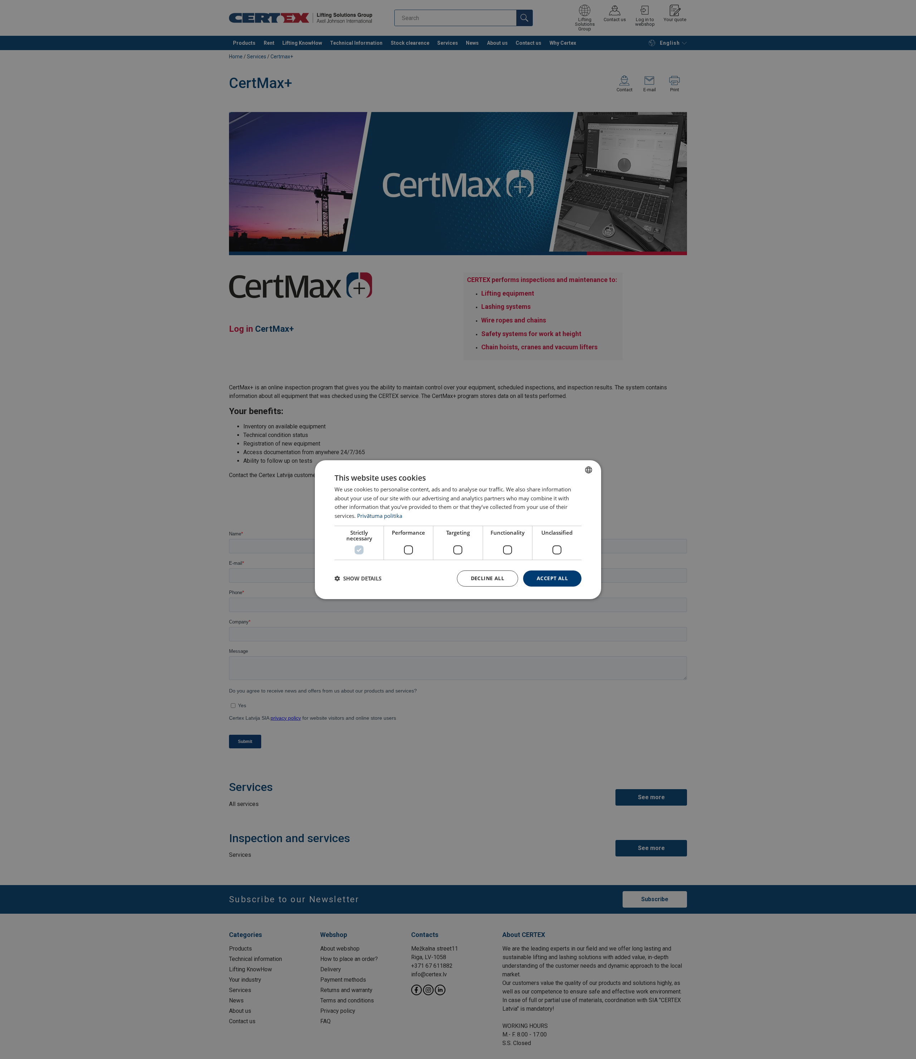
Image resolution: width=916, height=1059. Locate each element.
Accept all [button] (552, 578)
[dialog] (458, 529)
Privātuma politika (379, 515)
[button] (358, 578)
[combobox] (588, 469)
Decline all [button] (487, 578)
